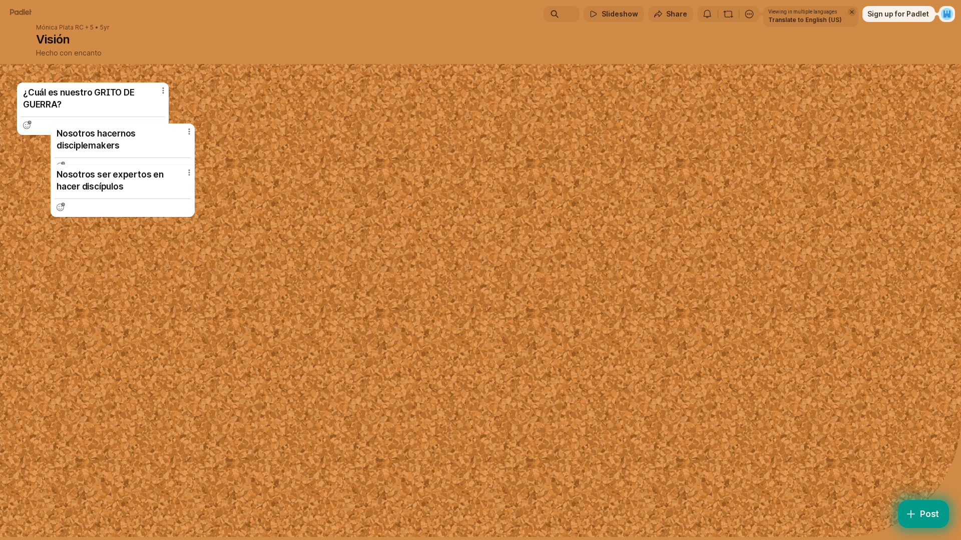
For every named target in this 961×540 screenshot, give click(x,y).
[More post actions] (189, 172)
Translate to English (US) (805, 20)
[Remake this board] (728, 14)
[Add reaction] (61, 207)
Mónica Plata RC (60, 27)
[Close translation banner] (852, 12)
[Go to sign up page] (947, 14)
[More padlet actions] (749, 14)
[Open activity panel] (707, 14)
